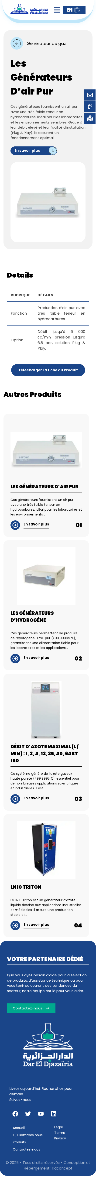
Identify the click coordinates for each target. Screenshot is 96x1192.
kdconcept (62, 1168)
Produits (19, 1142)
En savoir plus (27, 150)
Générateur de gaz (46, 43)
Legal (58, 1127)
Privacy (60, 1138)
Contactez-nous (26, 1149)
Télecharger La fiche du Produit (48, 370)
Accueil (19, 1128)
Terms (59, 1132)
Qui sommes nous (28, 1135)
